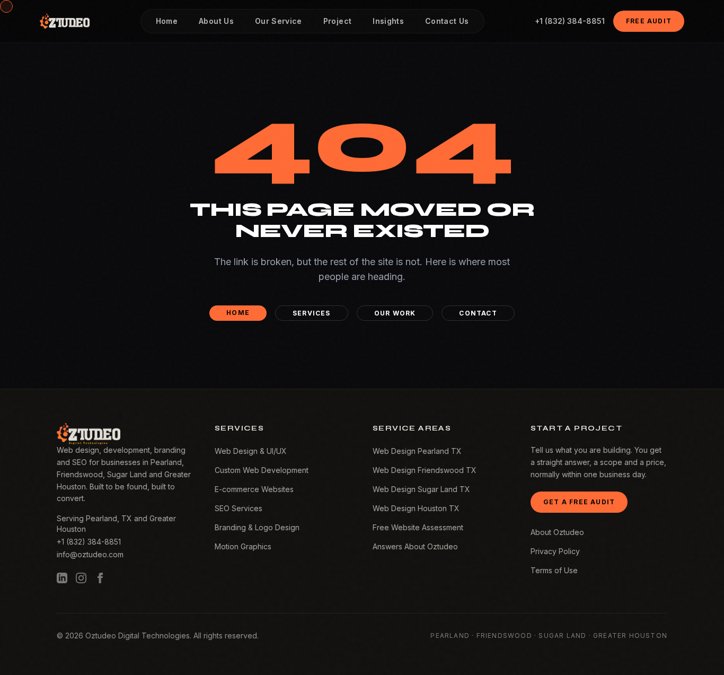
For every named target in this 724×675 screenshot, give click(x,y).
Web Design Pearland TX (417, 450)
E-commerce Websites (254, 489)
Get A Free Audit (579, 502)
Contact (478, 313)
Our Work (395, 313)
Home (238, 313)
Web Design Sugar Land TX (421, 489)
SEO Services (238, 508)
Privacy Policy (555, 551)
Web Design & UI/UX (251, 450)
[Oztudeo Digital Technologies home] (65, 21)
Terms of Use (554, 570)
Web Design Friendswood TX (424, 470)
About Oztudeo (557, 532)
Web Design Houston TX (416, 508)
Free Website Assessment (418, 527)
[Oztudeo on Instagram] (81, 578)
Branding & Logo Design (257, 527)
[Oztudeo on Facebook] (100, 578)
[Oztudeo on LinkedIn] (62, 578)
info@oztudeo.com (90, 554)
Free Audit (649, 21)
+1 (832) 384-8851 (570, 20)
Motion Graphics (243, 546)
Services (312, 313)
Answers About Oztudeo (415, 546)
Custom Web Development (261, 470)
